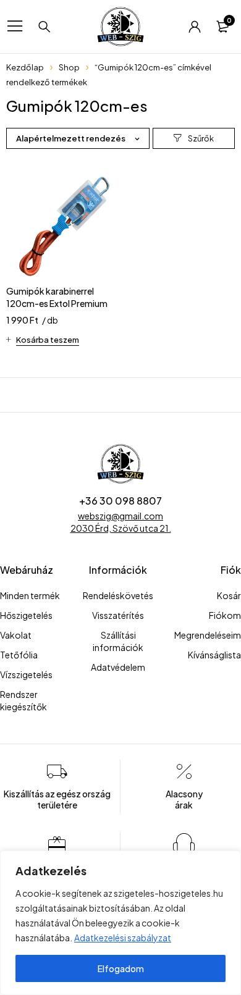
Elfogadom (121, 968)
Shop (69, 67)
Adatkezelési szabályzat (122, 937)
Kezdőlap (25, 67)
